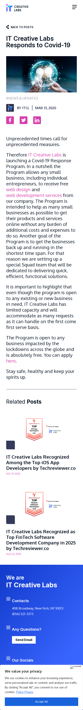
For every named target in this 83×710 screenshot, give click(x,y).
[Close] (75, 667)
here (11, 361)
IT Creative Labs (45, 155)
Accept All (41, 701)
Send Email (23, 640)
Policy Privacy (24, 692)
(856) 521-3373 (22, 614)
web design (18, 189)
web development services (34, 195)
